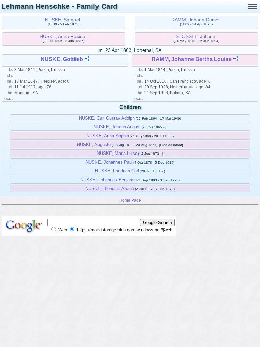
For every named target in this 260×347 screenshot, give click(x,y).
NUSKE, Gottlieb (62, 59)
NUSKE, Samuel (62, 19)
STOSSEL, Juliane (195, 36)
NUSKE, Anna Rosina (62, 36)
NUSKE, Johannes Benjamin (108, 179)
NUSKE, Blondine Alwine (109, 188)
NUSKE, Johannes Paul (109, 162)
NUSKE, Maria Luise (117, 153)
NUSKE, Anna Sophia (107, 135)
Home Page (130, 200)
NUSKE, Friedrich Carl (117, 171)
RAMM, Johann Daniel (195, 19)
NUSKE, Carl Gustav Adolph (107, 118)
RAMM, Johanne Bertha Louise (192, 59)
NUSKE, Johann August (117, 126)
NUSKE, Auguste (94, 144)
